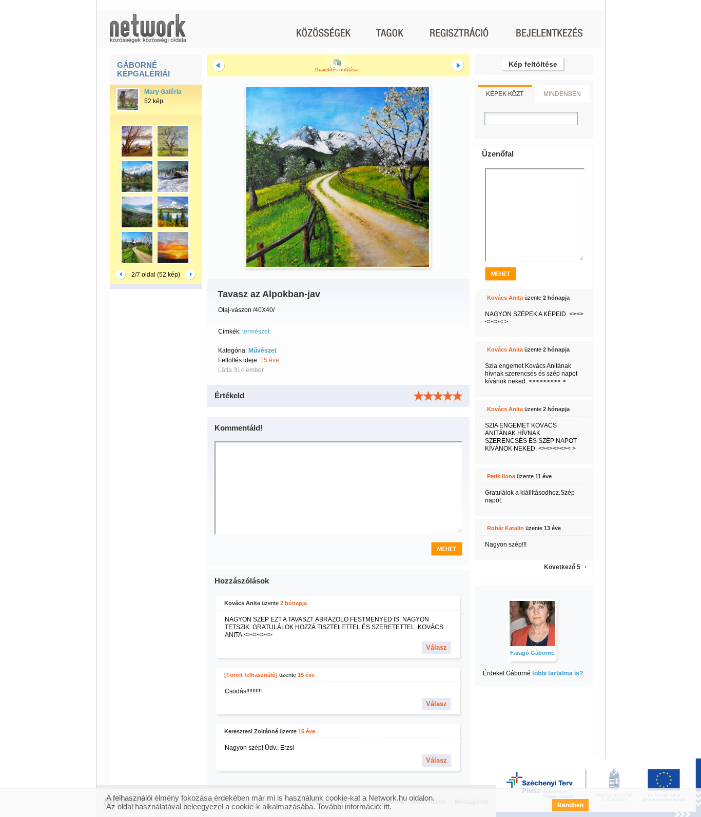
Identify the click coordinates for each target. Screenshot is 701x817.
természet (255, 331)
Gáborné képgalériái (143, 69)
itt (387, 806)
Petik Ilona (501, 476)
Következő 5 (562, 567)
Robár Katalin (505, 528)
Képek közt (504, 93)
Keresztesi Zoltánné (251, 731)
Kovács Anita (242, 603)
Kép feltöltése (533, 64)
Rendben (570, 805)
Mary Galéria (163, 91)
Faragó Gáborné (532, 653)
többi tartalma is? (557, 673)
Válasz (436, 647)
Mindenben (562, 93)
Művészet (262, 350)
